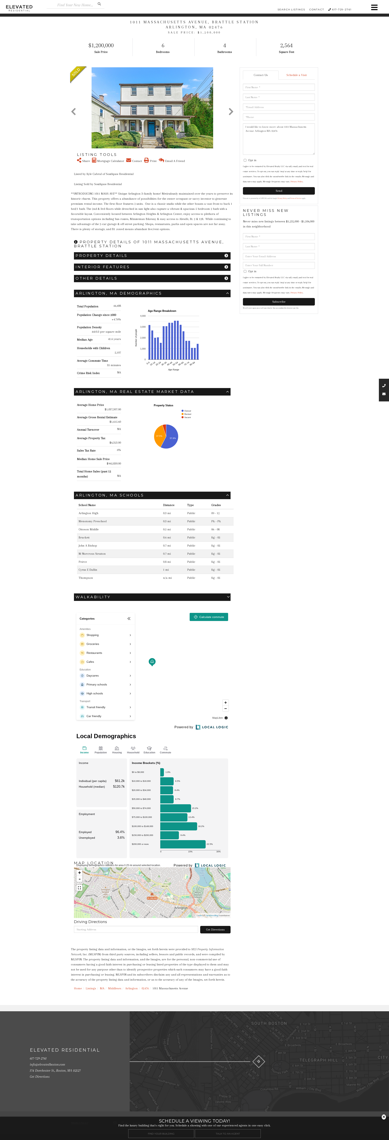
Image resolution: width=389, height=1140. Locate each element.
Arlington (131, 988)
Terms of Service (295, 198)
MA (102, 988)
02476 (145, 988)
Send (279, 191)
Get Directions (215, 929)
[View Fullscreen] (79, 888)
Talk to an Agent (228, 1133)
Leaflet (199, 915)
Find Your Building (161, 1133)
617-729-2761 (342, 9)
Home (78, 988)
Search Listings (291, 9)
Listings (91, 988)
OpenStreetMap (212, 915)
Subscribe (278, 301)
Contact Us (261, 75)
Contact (316, 9)
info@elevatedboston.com (47, 1064)
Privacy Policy (297, 181)
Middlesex (114, 988)
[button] (99, 3)
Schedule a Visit (296, 75)
